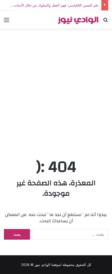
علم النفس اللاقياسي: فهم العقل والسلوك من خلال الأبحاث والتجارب (49, 5)
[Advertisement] (56, 92)
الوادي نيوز (42, 265)
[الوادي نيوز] (78, 19)
